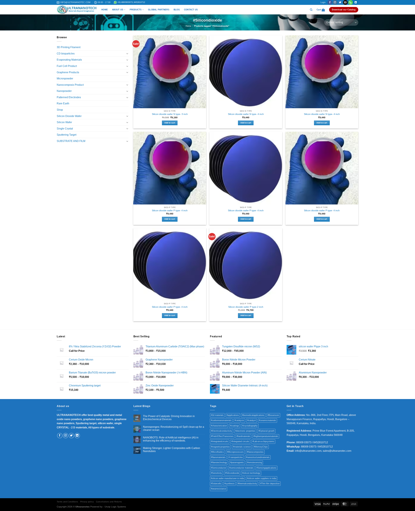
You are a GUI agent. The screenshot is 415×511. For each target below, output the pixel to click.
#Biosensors (273, 415)
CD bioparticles (66, 53)
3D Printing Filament (68, 47)
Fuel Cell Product (67, 66)
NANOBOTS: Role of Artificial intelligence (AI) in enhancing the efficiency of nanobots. (170, 439)
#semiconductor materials (241, 468)
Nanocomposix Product (70, 84)
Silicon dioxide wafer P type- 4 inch (170, 210)
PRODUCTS (136, 9)
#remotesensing (254, 462)
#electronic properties (245, 431)
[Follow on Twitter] (340, 2)
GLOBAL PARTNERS (158, 9)
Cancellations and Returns (109, 502)
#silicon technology (251, 473)
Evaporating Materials (69, 59)
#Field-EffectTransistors (222, 436)
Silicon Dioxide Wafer (69, 116)
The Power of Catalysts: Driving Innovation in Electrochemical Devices (169, 418)
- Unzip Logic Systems (114, 506)
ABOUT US (117, 9)
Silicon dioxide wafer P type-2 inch (245, 307)
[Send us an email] (345, 2)
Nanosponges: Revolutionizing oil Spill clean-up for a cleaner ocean (173, 428)
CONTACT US (191, 9)
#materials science (242, 447)
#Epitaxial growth (266, 431)
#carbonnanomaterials (221, 420)
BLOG (177, 9)
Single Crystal (65, 128)
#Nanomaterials (218, 457)
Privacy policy (87, 502)
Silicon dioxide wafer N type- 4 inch (246, 114)
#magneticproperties (220, 447)
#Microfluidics (217, 452)
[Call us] (350, 2)
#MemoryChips (261, 447)
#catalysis (239, 420)
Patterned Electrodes (69, 97)
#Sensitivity (216, 473)
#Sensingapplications (266, 468)
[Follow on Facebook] (329, 2)
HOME (104, 9)
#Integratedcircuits (219, 441)
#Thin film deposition (270, 483)
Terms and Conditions (67, 502)
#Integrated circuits (240, 441)
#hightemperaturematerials (265, 436)
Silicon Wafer (64, 122)
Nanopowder (64, 91)
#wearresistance (218, 489)
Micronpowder (65, 78)
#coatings (234, 425)
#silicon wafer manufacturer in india (227, 478)
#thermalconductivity (247, 483)
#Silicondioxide (232, 473)
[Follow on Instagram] (335, 2)
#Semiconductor (218, 468)
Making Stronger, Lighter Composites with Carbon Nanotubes (171, 450)
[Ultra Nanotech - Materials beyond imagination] (76, 9)
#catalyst (251, 420)
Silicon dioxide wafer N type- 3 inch (170, 114)
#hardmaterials (243, 436)
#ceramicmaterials (267, 420)
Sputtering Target (66, 134)
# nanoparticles (236, 457)
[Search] (311, 10)
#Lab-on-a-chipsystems (263, 441)
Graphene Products (68, 72)
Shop (60, 109)
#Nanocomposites (255, 452)
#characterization (219, 425)
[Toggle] (127, 53)
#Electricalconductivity (221, 431)
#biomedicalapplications (253, 415)
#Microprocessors (235, 452)
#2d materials (217, 415)
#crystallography (250, 425)
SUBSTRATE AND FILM (71, 141)
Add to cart (169, 123)
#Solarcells (216, 483)
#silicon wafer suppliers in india (261, 478)
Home (188, 26)
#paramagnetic (237, 462)
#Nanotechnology (219, 462)
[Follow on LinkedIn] (355, 2)
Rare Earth (63, 103)
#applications (233, 415)
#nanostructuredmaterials (258, 457)
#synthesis (229, 483)
